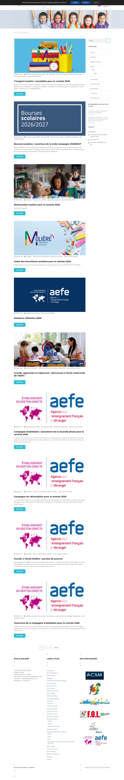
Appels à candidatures (53, 754)
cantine (44, 200)
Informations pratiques (53, 699)
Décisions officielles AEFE (28, 318)
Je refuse (85, 2)
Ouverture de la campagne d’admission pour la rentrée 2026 (47, 623)
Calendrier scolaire (52, 714)
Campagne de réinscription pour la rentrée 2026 (40, 496)
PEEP (49, 739)
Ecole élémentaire (52, 686)
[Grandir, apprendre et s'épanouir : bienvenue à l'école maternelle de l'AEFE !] (49, 349)
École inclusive (51, 688)
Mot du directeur (94, 98)
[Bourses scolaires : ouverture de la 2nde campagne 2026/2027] (49, 118)
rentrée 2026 (78, 74)
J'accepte (75, 2)
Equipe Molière (94, 88)
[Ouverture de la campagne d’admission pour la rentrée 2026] (49, 597)
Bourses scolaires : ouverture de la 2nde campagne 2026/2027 (47, 144)
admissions (46, 427)
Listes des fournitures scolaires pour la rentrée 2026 (42, 261)
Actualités (34, 74)
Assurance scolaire (52, 749)
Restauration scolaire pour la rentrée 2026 (37, 205)
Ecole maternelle (95, 84)
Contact (49, 759)
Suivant (56, 647)
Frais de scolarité (52, 706)
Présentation (50, 670)
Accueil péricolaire (52, 719)
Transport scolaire (52, 729)
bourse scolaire (58, 137)
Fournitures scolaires (53, 716)
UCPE (49, 736)
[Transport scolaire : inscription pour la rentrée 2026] (49, 55)
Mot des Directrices (52, 673)
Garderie (50, 724)
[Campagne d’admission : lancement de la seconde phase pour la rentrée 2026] (49, 407)
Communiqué (41, 74)
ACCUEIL (28, 74)
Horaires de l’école (52, 711)
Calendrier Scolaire (95, 62)
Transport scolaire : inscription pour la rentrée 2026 (42, 81)
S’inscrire (50, 703)
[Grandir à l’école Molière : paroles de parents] (49, 534)
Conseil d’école (51, 693)
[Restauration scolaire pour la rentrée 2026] (49, 181)
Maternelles (62, 368)
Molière (55, 492)
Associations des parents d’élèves (56, 732)
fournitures (60, 256)
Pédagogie (50, 678)
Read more (19, 94)
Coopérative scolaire (52, 691)
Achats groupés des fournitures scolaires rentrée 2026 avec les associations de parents (98, 119)
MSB (95, 73)
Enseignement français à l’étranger (56, 680)
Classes (92, 66)
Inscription (50, 701)
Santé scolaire (51, 746)
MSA (93, 70)
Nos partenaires (51, 751)
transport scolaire (21, 76)
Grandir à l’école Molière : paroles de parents (38, 559)
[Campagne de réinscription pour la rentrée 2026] (49, 472)
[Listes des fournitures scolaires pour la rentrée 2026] (49, 238)
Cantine (50, 721)
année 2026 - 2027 (54, 74)
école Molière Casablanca (67, 74)
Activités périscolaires (54, 726)
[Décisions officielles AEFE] (49, 294)
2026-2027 (38, 200)
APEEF (49, 734)
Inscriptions (93, 93)
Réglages (96, 2)
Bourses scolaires (52, 709)
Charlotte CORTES (36, 76)
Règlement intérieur (52, 696)
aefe (42, 368)
